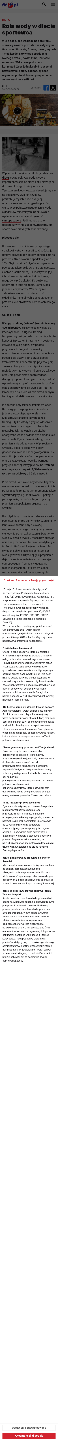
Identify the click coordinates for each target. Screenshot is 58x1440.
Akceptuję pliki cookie (29, 1435)
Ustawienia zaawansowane (29, 1427)
